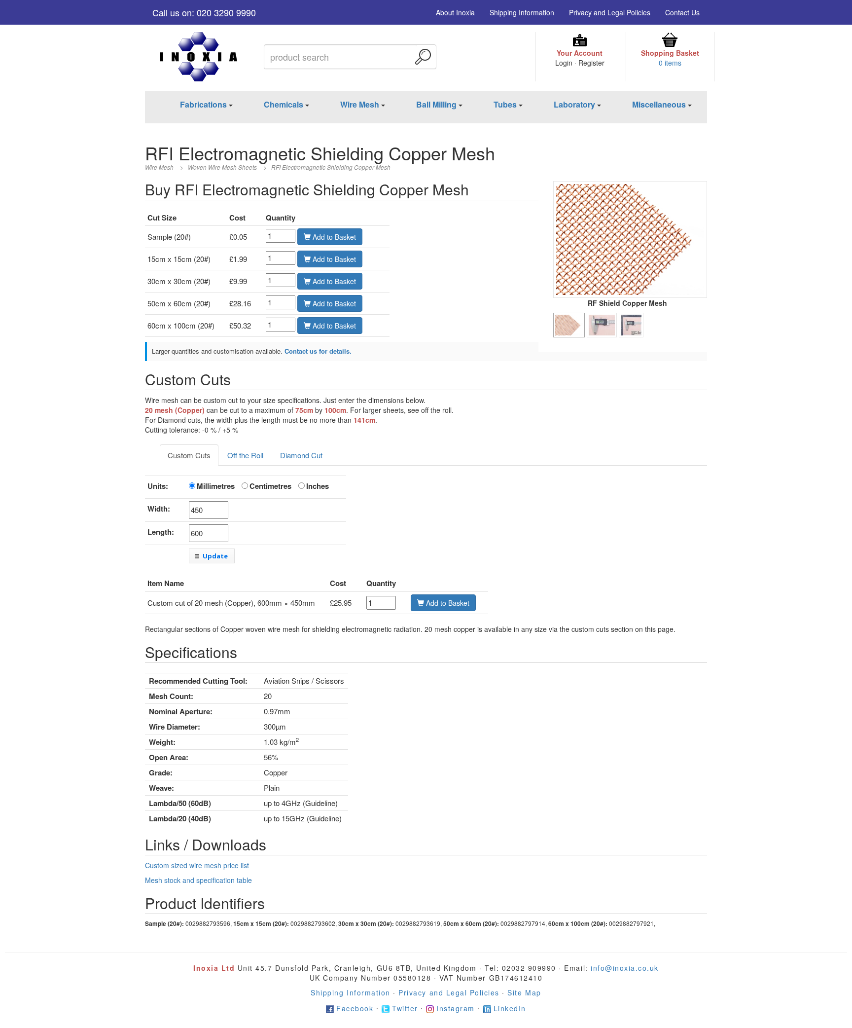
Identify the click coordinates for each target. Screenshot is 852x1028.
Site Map (524, 992)
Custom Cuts (189, 455)
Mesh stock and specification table (198, 880)
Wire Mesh (359, 104)
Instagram (455, 1008)
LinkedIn (510, 1008)
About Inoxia (455, 12)
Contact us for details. (318, 351)
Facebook (354, 1008)
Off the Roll (245, 455)
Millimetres (216, 485)
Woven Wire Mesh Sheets (222, 167)
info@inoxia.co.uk (625, 968)
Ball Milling (436, 104)
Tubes (505, 104)
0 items (670, 63)
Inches (317, 485)
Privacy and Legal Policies (609, 12)
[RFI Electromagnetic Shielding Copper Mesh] (630, 238)
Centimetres (270, 485)
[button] (212, 556)
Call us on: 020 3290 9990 (204, 12)
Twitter (405, 1008)
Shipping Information (522, 12)
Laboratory (574, 104)
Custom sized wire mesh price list (197, 865)
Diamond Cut (301, 455)
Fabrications (203, 104)
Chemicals (283, 104)
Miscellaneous (659, 104)
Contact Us (682, 12)
